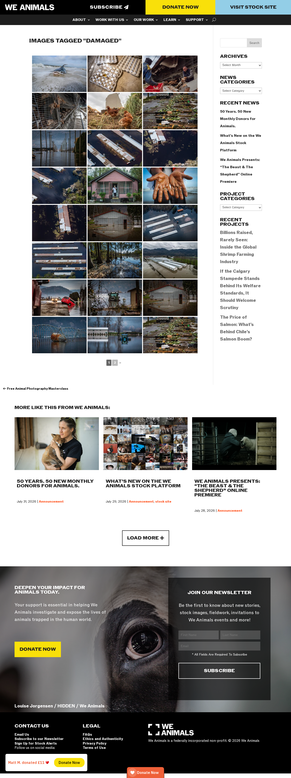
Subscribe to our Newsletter (39, 739)
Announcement (51, 501)
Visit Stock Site (253, 7)
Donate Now (180, 7)
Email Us (22, 734)
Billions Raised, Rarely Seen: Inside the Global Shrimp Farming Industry (238, 247)
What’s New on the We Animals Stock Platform (240, 143)
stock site (163, 501)
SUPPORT (195, 20)
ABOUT (79, 20)
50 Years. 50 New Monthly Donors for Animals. (238, 119)
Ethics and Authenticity (103, 739)
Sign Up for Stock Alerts (36, 743)
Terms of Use (94, 747)
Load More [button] (143, 538)
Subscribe (106, 7)
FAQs (87, 734)
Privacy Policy (94, 743)
